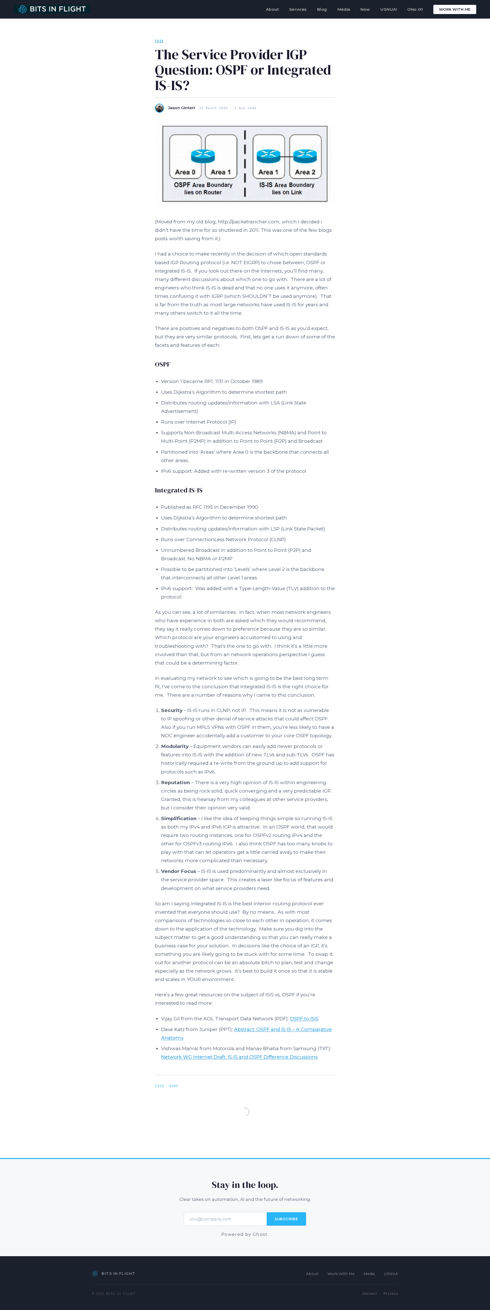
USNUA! (388, 9)
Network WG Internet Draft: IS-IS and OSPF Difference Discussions (239, 1057)
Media (343, 9)
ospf (174, 1086)
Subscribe (286, 1219)
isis (159, 41)
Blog (322, 9)
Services (298, 9)
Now (365, 9)
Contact (370, 1294)
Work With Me (454, 9)
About (272, 9)
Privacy (391, 1294)
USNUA (391, 1273)
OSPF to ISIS (304, 1019)
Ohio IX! (415, 9)
